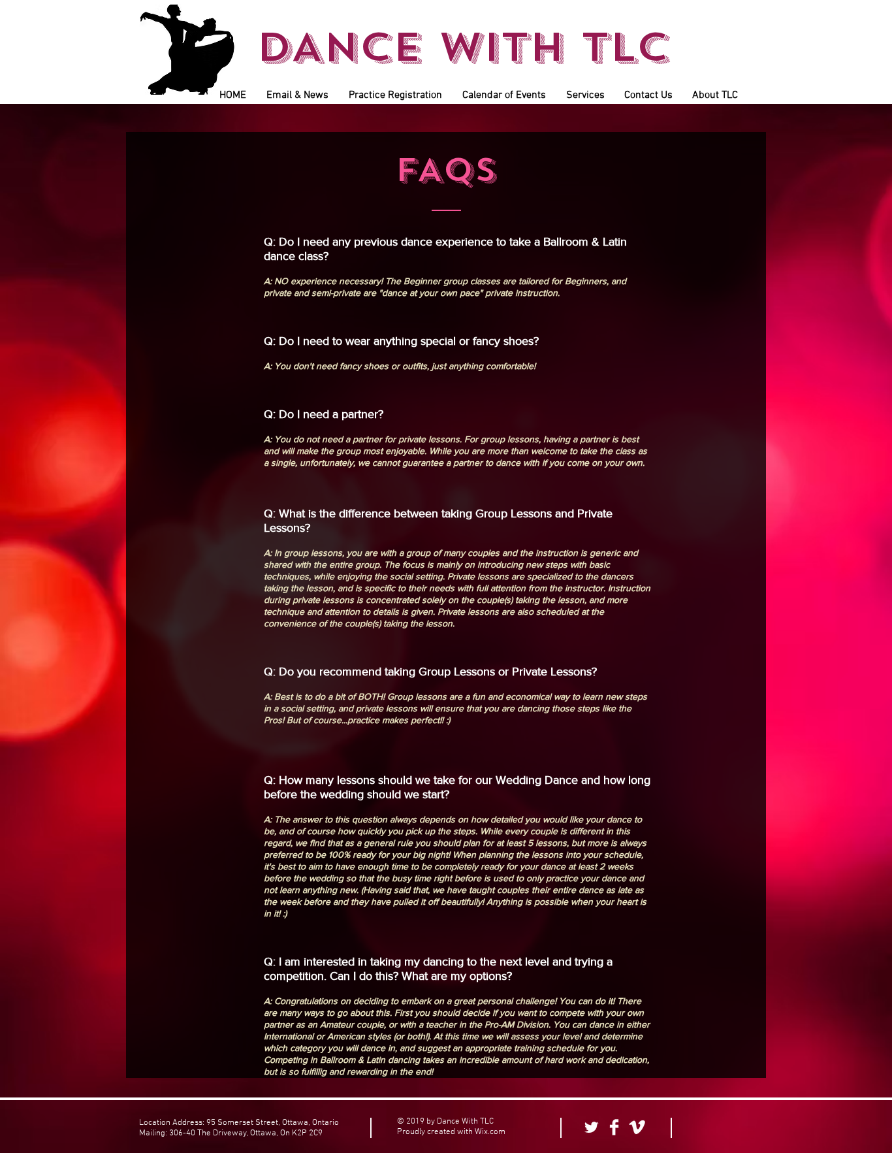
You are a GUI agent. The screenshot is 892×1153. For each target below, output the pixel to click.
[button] (297, 95)
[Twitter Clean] (591, 1127)
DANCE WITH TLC (462, 47)
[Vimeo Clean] (637, 1127)
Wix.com (490, 1132)
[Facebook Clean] (614, 1127)
